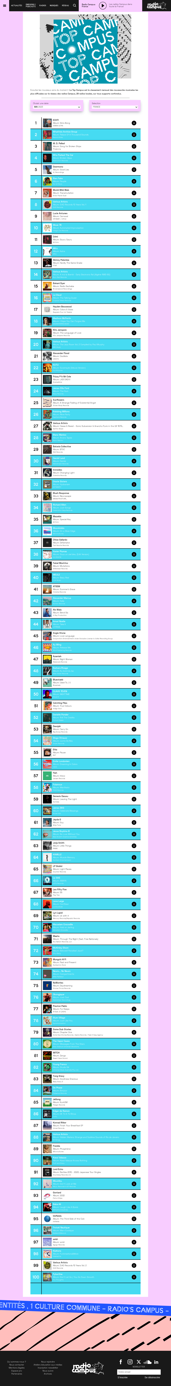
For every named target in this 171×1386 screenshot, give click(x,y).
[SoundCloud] (147, 1362)
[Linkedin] (156, 1362)
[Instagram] (130, 1362)
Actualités (16, 6)
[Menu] (4, 5)
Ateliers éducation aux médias (48, 1365)
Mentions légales (17, 1368)
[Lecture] (103, 5)
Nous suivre (48, 1371)
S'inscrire (123, 1377)
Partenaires (16, 1374)
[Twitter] (139, 1362)
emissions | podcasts (31, 6)
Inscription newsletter (48, 1368)
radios (42, 6)
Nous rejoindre (48, 1362)
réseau (65, 6)
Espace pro (16, 1371)
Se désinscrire (152, 1377)
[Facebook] (121, 1362)
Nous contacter (16, 1365)
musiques (54, 6)
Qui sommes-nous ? (16, 1362)
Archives (48, 1374)
